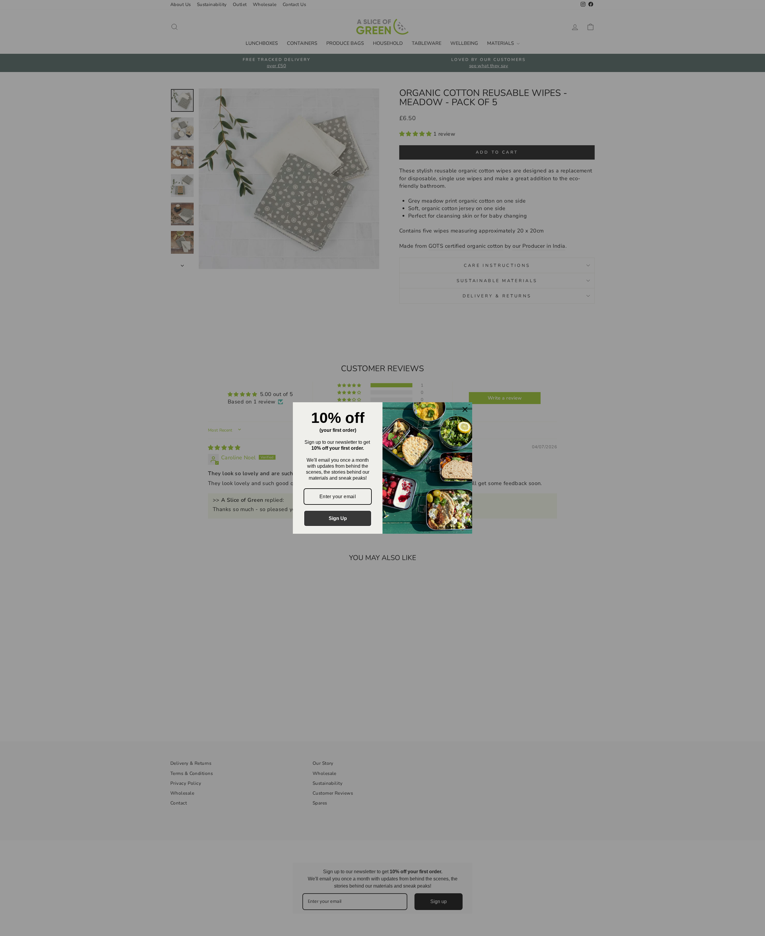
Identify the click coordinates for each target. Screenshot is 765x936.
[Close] (465, 409)
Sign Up (338, 518)
